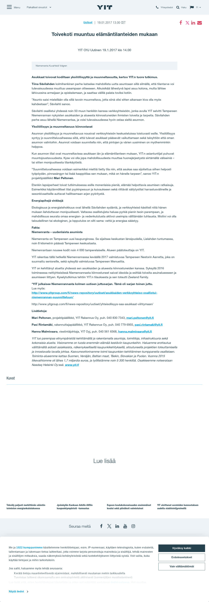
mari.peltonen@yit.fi (140, 317)
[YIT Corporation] (117, 526)
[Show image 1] (55, 418)
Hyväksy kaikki (181, 548)
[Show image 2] (153, 418)
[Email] (199, 22)
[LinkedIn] (193, 22)
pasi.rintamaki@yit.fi (149, 324)
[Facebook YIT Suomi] (101, 526)
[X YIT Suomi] (109, 526)
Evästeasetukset (181, 557)
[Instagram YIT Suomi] (133, 526)
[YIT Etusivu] (104, 7)
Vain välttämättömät (182, 566)
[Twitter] (187, 22)
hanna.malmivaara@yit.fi (135, 331)
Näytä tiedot (16, 591)
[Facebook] (181, 22)
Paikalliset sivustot (37, 7)
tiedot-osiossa (120, 582)
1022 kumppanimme (29, 547)
